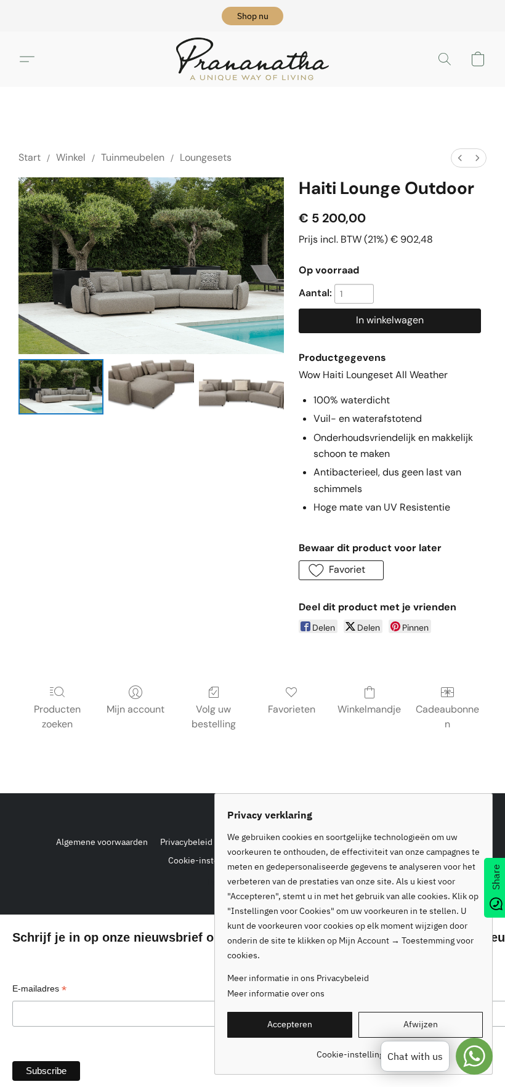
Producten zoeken (57, 716)
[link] (355, 1050)
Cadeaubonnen (447, 716)
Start (29, 157)
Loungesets (206, 157)
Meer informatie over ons (276, 993)
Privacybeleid (186, 841)
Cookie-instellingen (206, 860)
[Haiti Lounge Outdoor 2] (241, 386)
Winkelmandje (369, 709)
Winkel (71, 157)
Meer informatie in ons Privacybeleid (298, 978)
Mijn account (135, 709)
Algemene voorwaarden (102, 841)
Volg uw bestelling (214, 716)
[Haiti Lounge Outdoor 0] (60, 386)
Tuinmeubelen (132, 157)
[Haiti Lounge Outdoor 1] (150, 386)
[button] (252, 16)
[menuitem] (460, 158)
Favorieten (291, 709)
